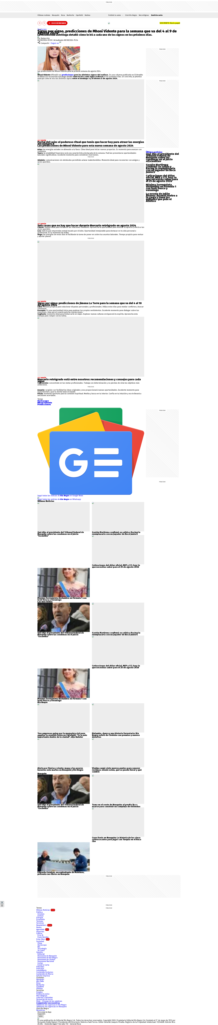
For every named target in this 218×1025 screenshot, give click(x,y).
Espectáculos (42, 937)
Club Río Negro (131, 15)
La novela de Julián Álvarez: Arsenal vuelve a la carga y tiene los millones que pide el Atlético (161, 197)
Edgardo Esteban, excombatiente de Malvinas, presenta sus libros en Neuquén (60, 873)
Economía (40, 919)
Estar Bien (42, 939)
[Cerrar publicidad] (2, 902)
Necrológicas (144, 15)
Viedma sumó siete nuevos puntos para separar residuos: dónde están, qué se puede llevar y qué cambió (117, 770)
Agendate (42, 929)
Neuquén (55, 15)
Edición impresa (43, 976)
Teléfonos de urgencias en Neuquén (51, 1007)
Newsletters (44, 925)
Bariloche (70, 15)
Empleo (39, 992)
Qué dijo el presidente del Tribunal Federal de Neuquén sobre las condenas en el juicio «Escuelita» (162, 157)
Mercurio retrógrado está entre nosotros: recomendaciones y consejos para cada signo (89, 380)
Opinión (39, 952)
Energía (39, 918)
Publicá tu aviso (42, 994)
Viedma (87, 15)
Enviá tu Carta (43, 965)
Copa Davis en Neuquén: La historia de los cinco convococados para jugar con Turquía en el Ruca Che (116, 839)
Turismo (39, 921)
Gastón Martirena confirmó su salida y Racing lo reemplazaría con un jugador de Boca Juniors (161, 168)
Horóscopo (42, 29)
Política (39, 912)
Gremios (40, 914)
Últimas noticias (43, 15)
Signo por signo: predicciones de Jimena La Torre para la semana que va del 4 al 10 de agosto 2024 (89, 304)
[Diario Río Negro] (109, 23)
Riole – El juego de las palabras (49, 1001)
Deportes (40, 932)
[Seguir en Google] (38, 73)
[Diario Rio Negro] (38, 1018)
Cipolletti (79, 15)
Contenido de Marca (44, 974)
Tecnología (42, 949)
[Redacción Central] (38, 36)
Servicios (40, 923)
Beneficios (40, 1010)
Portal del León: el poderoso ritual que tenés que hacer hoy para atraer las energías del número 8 (90, 142)
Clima (39, 943)
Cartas (40, 963)
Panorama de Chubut (46, 959)
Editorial (41, 954)
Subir (40, 1016)
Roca (63, 15)
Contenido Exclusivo (44, 972)
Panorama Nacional (45, 961)
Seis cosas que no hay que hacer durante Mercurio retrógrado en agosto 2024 (86, 225)
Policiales (40, 967)
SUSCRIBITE (170, 23)
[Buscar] (44, 23)
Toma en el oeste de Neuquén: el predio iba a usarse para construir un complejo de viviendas (116, 805)
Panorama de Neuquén (47, 956)
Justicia (40, 916)
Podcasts (40, 969)
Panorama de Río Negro (47, 958)
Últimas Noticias (45, 910)
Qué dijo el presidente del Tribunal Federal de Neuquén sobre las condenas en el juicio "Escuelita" (60, 534)
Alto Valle (40, 981)
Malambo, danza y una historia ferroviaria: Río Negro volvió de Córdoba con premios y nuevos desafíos (116, 735)
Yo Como (41, 950)
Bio (38, 947)
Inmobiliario (41, 970)
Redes (39, 927)
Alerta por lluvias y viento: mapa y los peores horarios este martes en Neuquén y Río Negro (60, 769)
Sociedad (40, 941)
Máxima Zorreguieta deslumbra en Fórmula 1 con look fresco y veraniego (161, 187)
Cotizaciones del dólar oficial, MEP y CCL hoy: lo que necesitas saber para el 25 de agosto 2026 (162, 178)
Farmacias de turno (44, 999)
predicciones (68, 75)
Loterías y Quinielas (44, 998)
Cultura (39, 933)
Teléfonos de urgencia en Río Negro (51, 1005)
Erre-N (40, 935)
